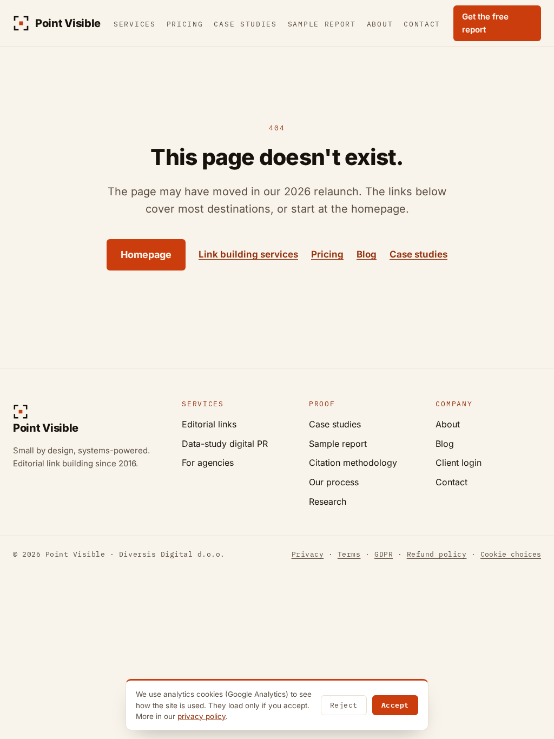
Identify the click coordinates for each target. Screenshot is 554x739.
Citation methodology (353, 462)
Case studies (245, 24)
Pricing (185, 24)
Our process (334, 482)
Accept (395, 705)
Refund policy (437, 554)
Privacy (308, 554)
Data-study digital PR (225, 443)
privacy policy (201, 716)
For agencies (208, 462)
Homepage (146, 254)
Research (327, 501)
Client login (459, 462)
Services (135, 24)
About (380, 24)
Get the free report (485, 23)
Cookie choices (510, 554)
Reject (344, 705)
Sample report (322, 24)
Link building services (248, 254)
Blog (367, 254)
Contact (422, 24)
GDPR (383, 554)
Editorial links (209, 424)
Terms (349, 554)
